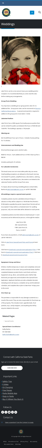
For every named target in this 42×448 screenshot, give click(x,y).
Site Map (18, 444)
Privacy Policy (24, 441)
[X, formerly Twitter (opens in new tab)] (5, 412)
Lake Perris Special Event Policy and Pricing (19, 242)
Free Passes (7, 390)
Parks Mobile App (10, 393)
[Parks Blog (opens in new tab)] (15, 412)
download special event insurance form (15, 255)
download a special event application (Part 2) (20, 252)
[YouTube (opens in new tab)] (9, 412)
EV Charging (8, 387)
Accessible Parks (9, 444)
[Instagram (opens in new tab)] (12, 412)
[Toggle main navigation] (32, 13)
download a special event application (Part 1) (23, 249)
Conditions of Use (13, 441)
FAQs (5, 441)
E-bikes (5, 384)
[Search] (38, 12)
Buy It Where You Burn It (13, 399)
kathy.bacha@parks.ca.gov (15, 189)
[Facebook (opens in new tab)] (2, 412)
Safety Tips (7, 381)
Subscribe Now (15, 368)
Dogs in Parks (8, 396)
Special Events (9, 321)
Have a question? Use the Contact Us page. (19, 422)
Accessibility (34, 441)
